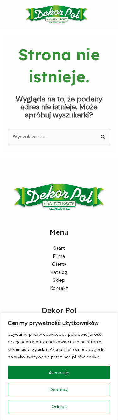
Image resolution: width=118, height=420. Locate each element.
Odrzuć (59, 406)
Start (59, 248)
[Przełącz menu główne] (111, 14)
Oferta (59, 264)
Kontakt (59, 288)
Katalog (59, 272)
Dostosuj (59, 389)
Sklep (59, 280)
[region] (59, 366)
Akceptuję (59, 372)
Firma (59, 256)
